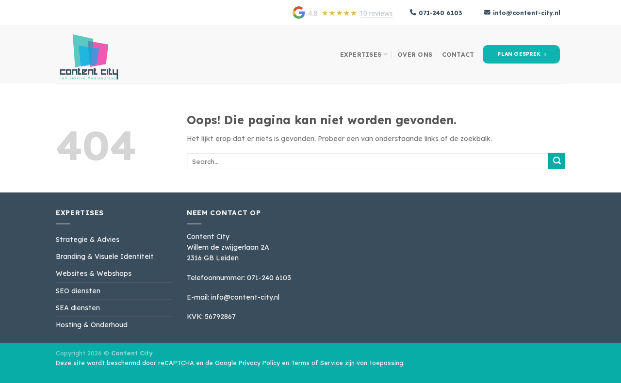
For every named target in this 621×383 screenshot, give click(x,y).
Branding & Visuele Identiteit (105, 256)
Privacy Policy (259, 363)
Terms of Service (317, 363)
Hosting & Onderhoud (92, 324)
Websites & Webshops (93, 273)
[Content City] (104, 54)
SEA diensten (78, 307)
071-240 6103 (440, 12)
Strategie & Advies (87, 239)
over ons (414, 54)
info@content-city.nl (526, 12)
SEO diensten (78, 291)
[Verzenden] (556, 161)
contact (458, 54)
